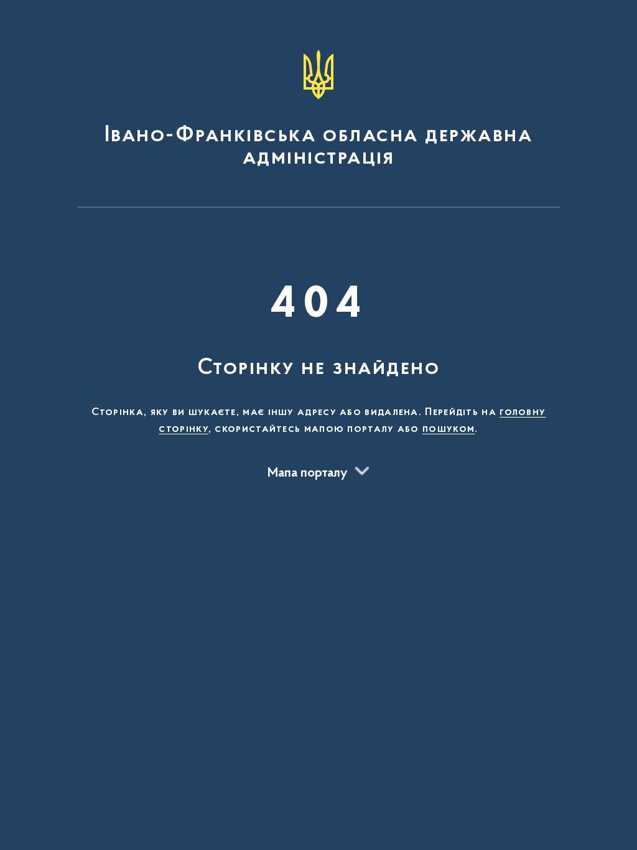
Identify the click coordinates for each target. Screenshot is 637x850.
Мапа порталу (307, 473)
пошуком (448, 429)
